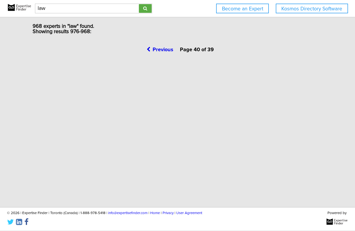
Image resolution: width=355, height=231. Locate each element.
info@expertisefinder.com (128, 213)
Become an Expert (242, 8)
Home (155, 213)
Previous (163, 49)
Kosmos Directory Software (311, 8)
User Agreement (189, 213)
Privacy (168, 213)
